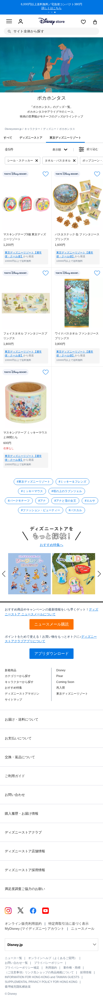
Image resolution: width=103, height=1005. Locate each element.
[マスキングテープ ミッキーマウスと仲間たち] (26, 402)
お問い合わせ (15, 795)
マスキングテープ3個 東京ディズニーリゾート (24, 237)
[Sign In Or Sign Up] (20, 21)
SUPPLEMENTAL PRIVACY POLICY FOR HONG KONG (41, 982)
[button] (3, 573)
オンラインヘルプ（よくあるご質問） (52, 958)
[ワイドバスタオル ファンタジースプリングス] (77, 303)
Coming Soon (65, 682)
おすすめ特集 (13, 687)
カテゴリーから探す (18, 676)
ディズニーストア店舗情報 (25, 851)
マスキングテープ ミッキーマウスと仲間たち (25, 435)
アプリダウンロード (51, 653)
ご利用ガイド (15, 776)
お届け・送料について (21, 719)
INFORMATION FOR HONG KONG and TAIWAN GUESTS (42, 977)
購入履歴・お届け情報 (21, 813)
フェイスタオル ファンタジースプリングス (25, 336)
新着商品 (10, 670)
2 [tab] (53, 13)
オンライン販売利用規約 (23, 923)
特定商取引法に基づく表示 (68, 923)
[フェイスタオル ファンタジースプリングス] (26, 303)
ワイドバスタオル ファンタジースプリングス (77, 336)
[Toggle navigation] (9, 22)
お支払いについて (18, 738)
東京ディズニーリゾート (72, 693)
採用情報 (86, 972)
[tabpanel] (51, 7)
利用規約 (51, 967)
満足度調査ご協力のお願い (25, 889)
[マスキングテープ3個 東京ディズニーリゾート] (26, 204)
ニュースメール (82, 928)
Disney (60, 670)
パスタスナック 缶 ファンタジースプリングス (77, 237)
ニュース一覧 (13, 958)
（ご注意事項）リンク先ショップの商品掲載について (39, 972)
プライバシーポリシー (48, 963)
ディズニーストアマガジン (22, 693)
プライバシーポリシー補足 (22, 967)
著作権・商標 (71, 967)
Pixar (59, 676)
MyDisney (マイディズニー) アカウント (34, 928)
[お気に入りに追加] (46, 174)
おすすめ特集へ (51, 545)
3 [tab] (56, 13)
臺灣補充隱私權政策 (18, 986)
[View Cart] (95, 22)
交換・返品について (20, 757)
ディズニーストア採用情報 (25, 870)
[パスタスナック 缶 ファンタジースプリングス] (77, 204)
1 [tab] (50, 13)
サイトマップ (13, 699)
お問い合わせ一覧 (16, 963)
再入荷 (60, 687)
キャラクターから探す (19, 682)
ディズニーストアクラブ (23, 832)
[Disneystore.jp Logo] (52, 21)
